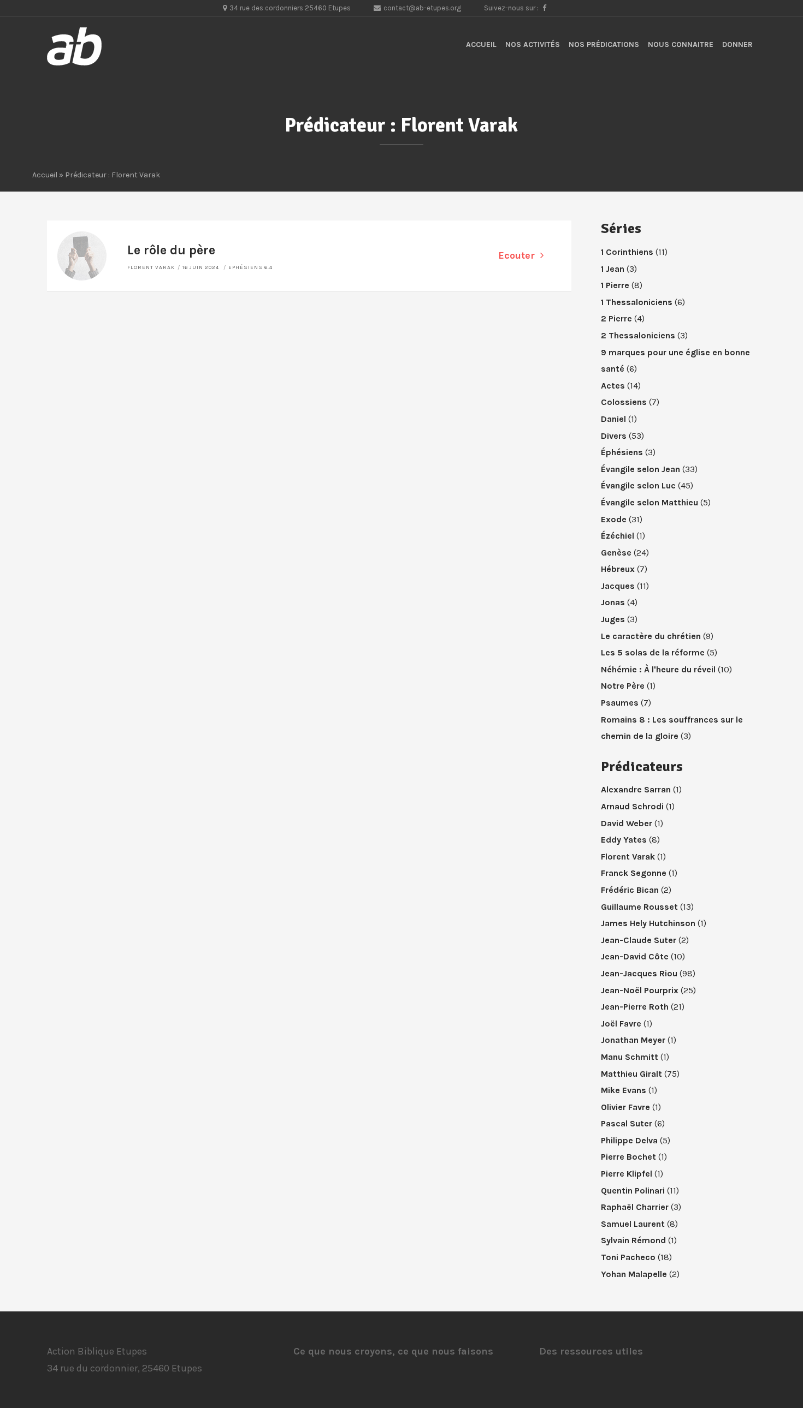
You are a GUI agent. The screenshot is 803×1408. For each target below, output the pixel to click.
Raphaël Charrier (635, 1207)
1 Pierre (615, 285)
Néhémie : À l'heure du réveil (658, 669)
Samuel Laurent (633, 1224)
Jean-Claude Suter (638, 940)
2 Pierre (616, 318)
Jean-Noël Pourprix (639, 990)
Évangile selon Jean (640, 469)
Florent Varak (151, 267)
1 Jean (612, 269)
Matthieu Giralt (631, 1074)
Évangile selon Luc (638, 485)
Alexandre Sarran (636, 789)
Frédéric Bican (630, 890)
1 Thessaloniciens (636, 302)
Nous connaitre (680, 44)
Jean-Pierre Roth (635, 1006)
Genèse (616, 552)
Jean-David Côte (635, 956)
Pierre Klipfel (626, 1173)
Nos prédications (604, 44)
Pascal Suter (626, 1123)
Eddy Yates (624, 839)
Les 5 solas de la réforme (653, 652)
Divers (614, 436)
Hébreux (618, 569)
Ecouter (516, 255)
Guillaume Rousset (639, 907)
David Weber (626, 823)
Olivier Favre (625, 1107)
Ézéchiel (617, 535)
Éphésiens (622, 452)
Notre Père (623, 686)
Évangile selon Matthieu (649, 502)
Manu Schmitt (629, 1057)
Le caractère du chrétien (651, 636)
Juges (613, 619)
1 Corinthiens (627, 252)
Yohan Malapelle (634, 1274)
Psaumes (620, 702)
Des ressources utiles (591, 1351)
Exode (614, 519)
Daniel (613, 419)
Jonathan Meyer (633, 1040)
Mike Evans (623, 1090)
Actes (613, 385)
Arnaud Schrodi (632, 806)
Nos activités (532, 44)
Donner (737, 44)
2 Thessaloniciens (638, 335)
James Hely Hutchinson (648, 923)
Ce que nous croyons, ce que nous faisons (393, 1351)
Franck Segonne (633, 873)
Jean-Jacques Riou (639, 973)
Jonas (613, 602)
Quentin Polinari (633, 1190)
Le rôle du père (171, 250)
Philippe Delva (629, 1140)
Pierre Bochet (628, 1157)
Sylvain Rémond (633, 1240)
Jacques (618, 586)
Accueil (481, 44)
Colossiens (624, 402)
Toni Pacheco (628, 1257)
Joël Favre (621, 1023)
